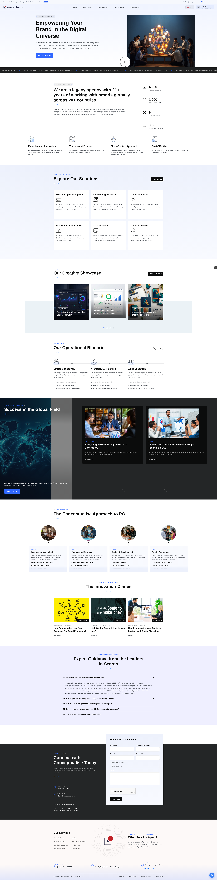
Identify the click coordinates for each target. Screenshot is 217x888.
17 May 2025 (158, 620)
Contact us (33, 1)
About (75, 7)
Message (112, 770)
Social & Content (103, 7)
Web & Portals (119, 7)
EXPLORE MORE (60, 215)
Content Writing (59, 838)
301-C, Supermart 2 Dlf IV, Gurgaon (108, 867)
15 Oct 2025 (83, 620)
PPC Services (75, 845)
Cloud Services (139, 225)
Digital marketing (132, 625)
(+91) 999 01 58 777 (206, 8)
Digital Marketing (59, 848)
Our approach (23, 1)
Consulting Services (104, 194)
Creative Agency (80, 308)
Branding (73, 838)
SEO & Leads (87, 7)
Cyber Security (139, 194)
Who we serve (134, 7)
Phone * (112, 753)
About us (5, 1)
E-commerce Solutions (69, 225)
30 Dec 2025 (121, 620)
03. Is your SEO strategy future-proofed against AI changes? (87, 704)
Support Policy (132, 876)
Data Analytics (101, 225)
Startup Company (155, 308)
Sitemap (121, 876)
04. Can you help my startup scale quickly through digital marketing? (91, 709)
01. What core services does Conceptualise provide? (84, 677)
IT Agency (151, 441)
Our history (14, 1)
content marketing (96, 625)
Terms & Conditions (145, 876)
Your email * (139, 753)
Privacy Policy (159, 876)
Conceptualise (79, 876)
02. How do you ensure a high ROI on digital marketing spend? (88, 698)
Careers (43, 1)
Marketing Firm (117, 308)
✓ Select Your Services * (117, 762)
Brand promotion (58, 625)
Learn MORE (88, 459)
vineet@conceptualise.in (66, 796)
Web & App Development (70, 194)
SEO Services (75, 848)
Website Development (61, 845)
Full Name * (113, 745)
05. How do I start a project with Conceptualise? (82, 714)
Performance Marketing (78, 841)
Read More (57, 635)
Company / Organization (143, 745)
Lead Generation (59, 841)
